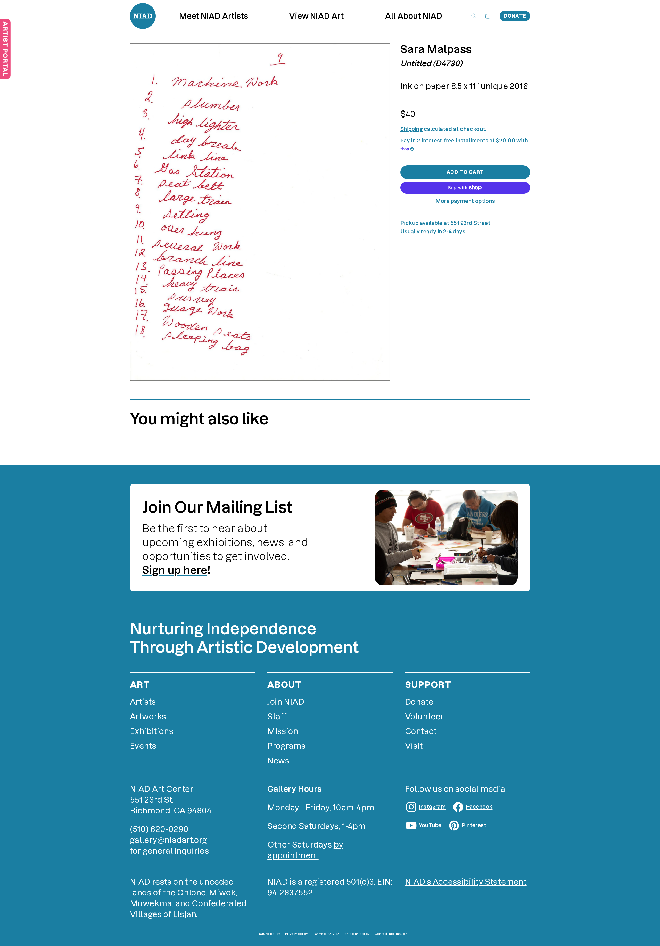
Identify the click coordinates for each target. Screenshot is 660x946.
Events (143, 746)
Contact (421, 731)
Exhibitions (152, 731)
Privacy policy (296, 933)
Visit (414, 746)
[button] (316, 16)
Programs (286, 746)
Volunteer (424, 716)
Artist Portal (5, 49)
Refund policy (269, 933)
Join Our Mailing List (217, 507)
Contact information (391, 933)
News (278, 760)
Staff (276, 716)
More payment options (465, 201)
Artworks (148, 716)
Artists (143, 702)
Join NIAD (285, 702)
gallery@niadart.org (168, 840)
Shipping (411, 129)
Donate (515, 15)
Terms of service (326, 933)
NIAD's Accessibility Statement (466, 882)
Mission (282, 731)
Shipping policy (356, 933)
